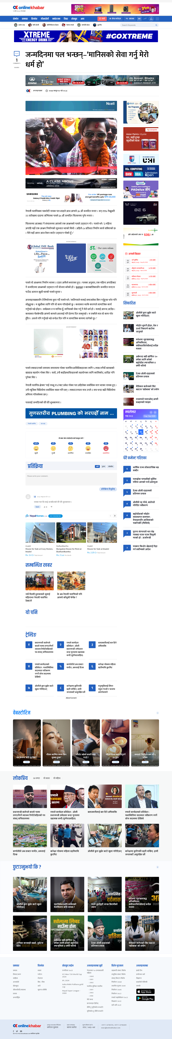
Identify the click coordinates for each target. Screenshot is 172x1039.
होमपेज (15, 19)
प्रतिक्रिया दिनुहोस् (108, 489)
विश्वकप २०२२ (116, 1001)
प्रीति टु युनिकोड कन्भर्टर (95, 1007)
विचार (66, 19)
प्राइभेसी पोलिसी (141, 982)
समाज (15, 970)
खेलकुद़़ (15, 986)
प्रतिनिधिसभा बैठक (53, 25)
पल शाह (43, 423)
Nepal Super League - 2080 (71, 992)
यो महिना (56, 778)
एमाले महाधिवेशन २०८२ (120, 997)
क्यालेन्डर (130, 412)
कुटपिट (99, 25)
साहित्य (15, 978)
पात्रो (103, 18)
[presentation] (110, 516)
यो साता (46, 778)
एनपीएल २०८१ (67, 970)
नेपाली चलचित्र (32, 423)
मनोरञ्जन (56, 19)
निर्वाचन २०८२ (116, 994)
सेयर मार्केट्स (116, 18)
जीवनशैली (45, 19)
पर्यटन (40, 974)
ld (35, 497)
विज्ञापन (139, 978)
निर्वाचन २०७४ (117, 982)
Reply (37, 506)
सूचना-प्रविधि (42, 990)
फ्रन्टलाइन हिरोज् (92, 1003)
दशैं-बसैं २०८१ (116, 1005)
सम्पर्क (138, 986)
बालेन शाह (21, 25)
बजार (39, 970)
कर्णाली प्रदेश (86, 25)
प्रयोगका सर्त (140, 974)
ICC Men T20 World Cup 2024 (72, 975)
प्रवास (15, 994)
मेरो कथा (90, 999)
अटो (39, 986)
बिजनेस (34, 19)
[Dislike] (51, 507)
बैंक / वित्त (41, 982)
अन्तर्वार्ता (16, 982)
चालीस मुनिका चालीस (94, 986)
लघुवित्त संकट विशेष (118, 974)
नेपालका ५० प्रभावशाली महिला (95, 971)
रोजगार (40, 978)
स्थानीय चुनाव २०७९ (119, 986)
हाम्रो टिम (139, 970)
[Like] (44, 507)
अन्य (82, 19)
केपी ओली (36, 25)
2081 (91, 979)
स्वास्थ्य (131, 18)
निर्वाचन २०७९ (116, 990)
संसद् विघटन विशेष (118, 978)
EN (139, 18)
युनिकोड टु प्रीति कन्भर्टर (95, 1011)
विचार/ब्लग (17, 974)
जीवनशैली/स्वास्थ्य (19, 990)
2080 (92, 976)
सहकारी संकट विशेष (119, 970)
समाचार (25, 19)
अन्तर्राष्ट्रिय (16, 997)
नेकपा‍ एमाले (70, 25)
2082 (91, 982)
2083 (91, 996)
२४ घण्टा (36, 778)
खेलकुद (74, 19)
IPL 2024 (65, 980)
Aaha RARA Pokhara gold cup (72, 985)
